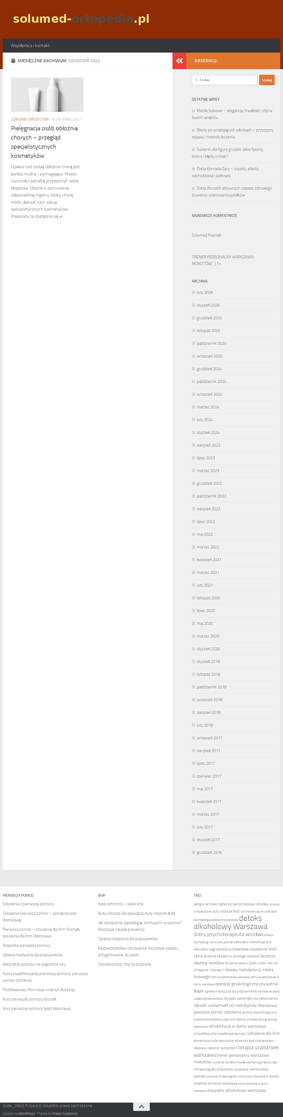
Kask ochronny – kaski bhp (120, 903)
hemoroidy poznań (221, 942)
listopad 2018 (208, 674)
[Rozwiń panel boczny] (179, 61)
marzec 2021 (208, 572)
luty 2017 (205, 827)
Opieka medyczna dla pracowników (32, 954)
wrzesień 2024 (209, 394)
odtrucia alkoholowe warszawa (230, 977)
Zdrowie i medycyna (30, 119)
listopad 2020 (208, 597)
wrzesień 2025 (209, 356)
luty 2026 (205, 292)
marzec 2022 (208, 547)
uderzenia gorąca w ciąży (262, 1062)
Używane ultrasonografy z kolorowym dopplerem (237, 1076)
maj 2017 (205, 788)
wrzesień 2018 (209, 699)
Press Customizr (65, 1113)
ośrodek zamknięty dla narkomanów (251, 998)
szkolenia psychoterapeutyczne (214, 1041)
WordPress (27, 1113)
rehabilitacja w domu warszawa (237, 1026)
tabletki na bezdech (222, 1048)
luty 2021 (205, 585)
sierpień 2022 (208, 508)
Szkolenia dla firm (263, 1033)
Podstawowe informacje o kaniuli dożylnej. (39, 989)
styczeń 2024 (208, 432)
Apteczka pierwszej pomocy (27, 945)
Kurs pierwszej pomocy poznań (29, 999)
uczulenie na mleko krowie (228, 1062)
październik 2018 (211, 687)
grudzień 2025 (209, 317)
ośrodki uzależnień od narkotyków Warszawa (235, 1005)
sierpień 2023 (208, 445)
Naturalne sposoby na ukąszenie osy (34, 964)
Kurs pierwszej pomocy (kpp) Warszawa (36, 1008)
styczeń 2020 (208, 648)
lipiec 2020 (206, 610)
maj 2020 (205, 623)
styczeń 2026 (208, 305)
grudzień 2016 (209, 852)
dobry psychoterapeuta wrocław (228, 934)
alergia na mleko (206, 904)
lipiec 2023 (206, 457)
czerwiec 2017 (209, 776)
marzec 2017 (208, 814)
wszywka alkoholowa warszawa (236, 1090)
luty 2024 (205, 419)
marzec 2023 (208, 470)
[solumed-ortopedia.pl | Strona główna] (80, 19)
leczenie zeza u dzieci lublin (246, 963)
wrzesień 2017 (209, 737)
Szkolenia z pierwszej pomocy (28, 903)
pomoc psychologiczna (259, 1012)
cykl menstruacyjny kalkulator (259, 911)
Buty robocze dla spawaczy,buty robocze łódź (136, 913)
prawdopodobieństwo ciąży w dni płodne (220, 1019)
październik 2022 (211, 496)
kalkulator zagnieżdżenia (212, 949)
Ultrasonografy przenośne (213, 1069)
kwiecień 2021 (209, 559)
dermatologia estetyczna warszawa (216, 920)
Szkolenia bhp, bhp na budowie (124, 964)
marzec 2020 (208, 636)
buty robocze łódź (226, 911)
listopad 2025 (208, 330)
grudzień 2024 (209, 368)
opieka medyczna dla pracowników (231, 991)
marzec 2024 (208, 407)
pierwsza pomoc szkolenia (217, 1012)
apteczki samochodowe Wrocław (244, 904)
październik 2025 (211, 343)
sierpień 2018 (208, 712)
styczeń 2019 (208, 661)
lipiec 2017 (206, 763)
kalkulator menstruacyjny (253, 942)
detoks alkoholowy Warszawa (231, 922)
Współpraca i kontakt (30, 45)
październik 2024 (211, 381)
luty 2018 (205, 725)
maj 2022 (205, 534)
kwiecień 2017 (209, 801)
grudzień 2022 (209, 483)
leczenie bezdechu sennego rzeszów (231, 956)
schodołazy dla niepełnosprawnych (220, 1034)
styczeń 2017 (208, 839)
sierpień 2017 (208, 750)
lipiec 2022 (206, 521)
